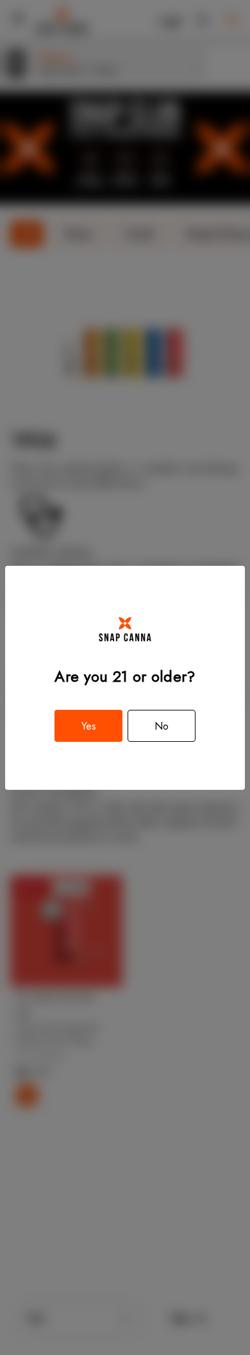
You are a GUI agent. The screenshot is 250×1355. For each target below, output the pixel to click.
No (161, 726)
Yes (88, 726)
